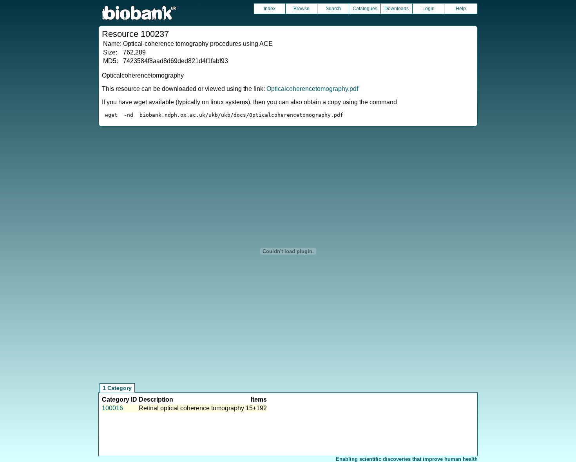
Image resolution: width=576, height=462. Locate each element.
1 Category (117, 388)
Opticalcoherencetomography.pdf (312, 88)
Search (333, 8)
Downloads (396, 8)
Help (461, 8)
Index (269, 8)
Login (428, 8)
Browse (301, 8)
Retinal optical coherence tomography (191, 408)
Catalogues (365, 8)
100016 (112, 408)
